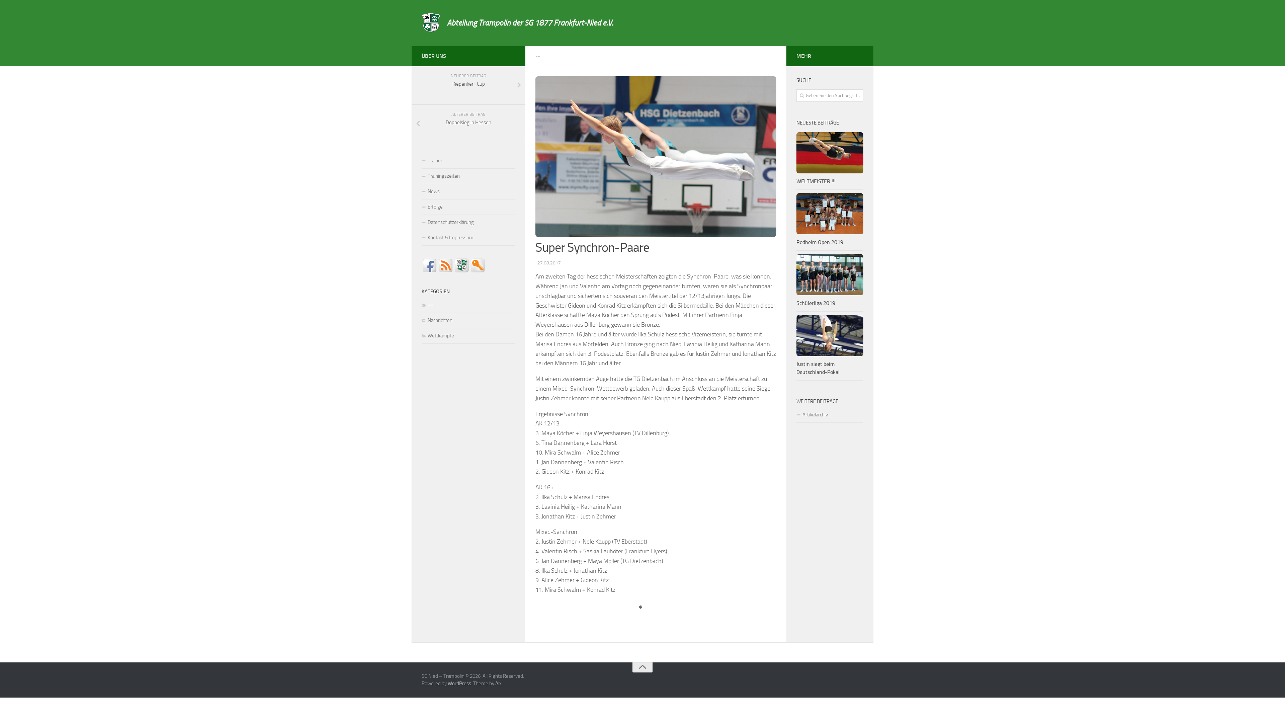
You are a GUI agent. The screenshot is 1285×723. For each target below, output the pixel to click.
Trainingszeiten (444, 176)
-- (537, 56)
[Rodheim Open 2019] (829, 213)
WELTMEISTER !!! (816, 181)
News (434, 191)
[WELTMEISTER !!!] (829, 152)
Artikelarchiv (815, 415)
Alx (498, 683)
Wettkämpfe (441, 336)
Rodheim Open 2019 (819, 242)
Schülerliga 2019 (815, 303)
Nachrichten (440, 320)
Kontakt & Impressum (451, 238)
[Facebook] (511, 55)
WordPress (459, 683)
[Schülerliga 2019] (829, 274)
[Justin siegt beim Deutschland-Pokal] (829, 335)
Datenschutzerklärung (451, 222)
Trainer (435, 161)
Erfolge (435, 207)
